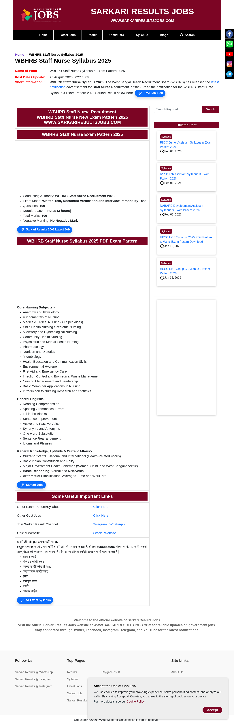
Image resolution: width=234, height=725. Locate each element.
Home (43, 35)
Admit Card (116, 35)
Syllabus (142, 35)
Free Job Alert (153, 93)
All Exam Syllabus (38, 600)
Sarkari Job (74, 693)
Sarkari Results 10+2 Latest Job (47, 229)
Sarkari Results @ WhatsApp (34, 672)
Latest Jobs (67, 35)
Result (92, 35)
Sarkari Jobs (34, 484)
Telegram (100, 524)
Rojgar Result (111, 672)
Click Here (100, 507)
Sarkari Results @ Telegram (33, 679)
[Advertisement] (82, 168)
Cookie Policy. (136, 701)
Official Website (104, 533)
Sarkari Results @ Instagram (33, 686)
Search (189, 35)
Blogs (164, 35)
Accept (212, 710)
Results (72, 672)
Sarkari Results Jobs (80, 700)
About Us (177, 672)
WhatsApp (117, 524)
